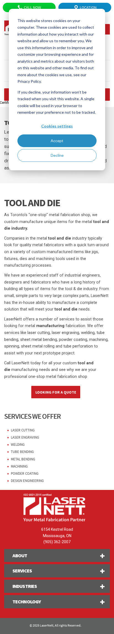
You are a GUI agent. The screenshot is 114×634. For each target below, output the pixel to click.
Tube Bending (22, 451)
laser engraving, (65, 332)
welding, (88, 332)
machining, (98, 339)
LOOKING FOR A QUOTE (55, 392)
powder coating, (73, 339)
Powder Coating (24, 473)
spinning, (12, 346)
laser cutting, (39, 332)
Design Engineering (27, 480)
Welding (18, 444)
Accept (57, 140)
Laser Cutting (23, 430)
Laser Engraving (25, 437)
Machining (19, 466)
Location (88, 7)
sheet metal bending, (39, 339)
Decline (57, 155)
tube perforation (78, 346)
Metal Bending (23, 459)
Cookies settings (57, 126)
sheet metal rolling (38, 346)
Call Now (32, 7)
